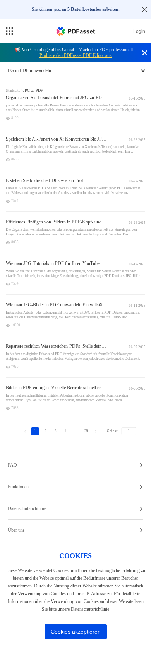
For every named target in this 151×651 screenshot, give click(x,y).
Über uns (16, 530)
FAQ (12, 465)
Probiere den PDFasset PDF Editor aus (75, 55)
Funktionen (18, 487)
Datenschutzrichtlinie (27, 508)
